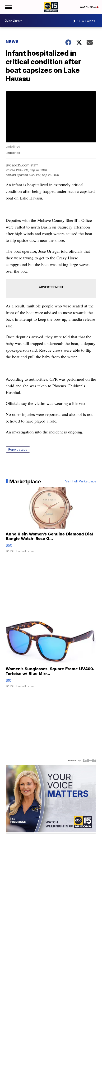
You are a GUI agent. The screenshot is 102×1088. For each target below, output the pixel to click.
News (12, 41)
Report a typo (17, 449)
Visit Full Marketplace (80, 481)
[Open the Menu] (8, 7)
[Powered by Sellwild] (89, 760)
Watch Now (88, 7)
